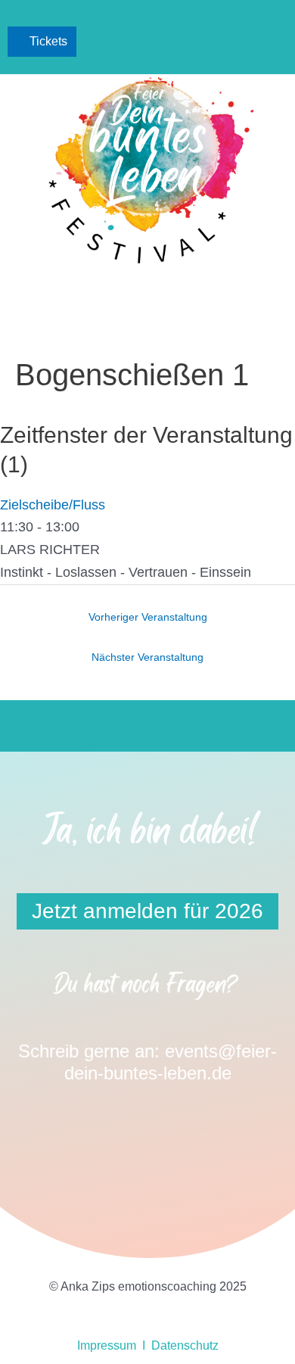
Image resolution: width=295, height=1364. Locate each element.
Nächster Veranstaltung (147, 657)
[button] (273, 42)
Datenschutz (185, 1345)
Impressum (106, 1345)
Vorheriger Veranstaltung (147, 617)
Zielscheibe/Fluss (52, 504)
